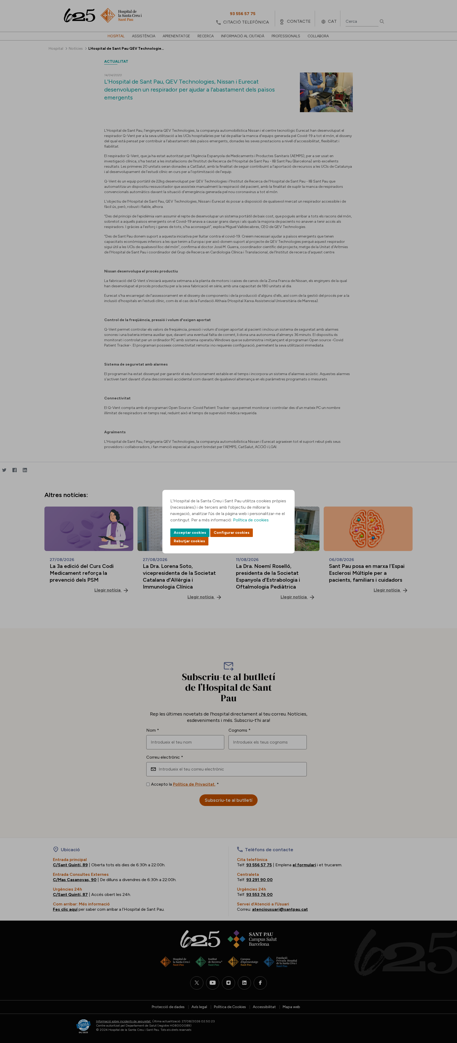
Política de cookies (251, 519)
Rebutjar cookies (189, 541)
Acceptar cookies (190, 532)
